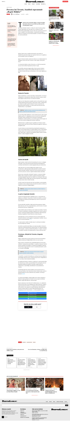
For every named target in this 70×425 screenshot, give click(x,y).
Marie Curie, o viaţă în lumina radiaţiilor (54, 30)
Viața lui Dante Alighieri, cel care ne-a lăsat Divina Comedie (13, 391)
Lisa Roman (17, 14)
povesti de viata (29, 342)
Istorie (18, 358)
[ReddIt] (22, 16)
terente (34, 342)
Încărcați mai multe (26, 369)
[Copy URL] (26, 16)
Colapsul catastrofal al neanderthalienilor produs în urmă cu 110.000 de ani (11, 35)
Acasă (8, 7)
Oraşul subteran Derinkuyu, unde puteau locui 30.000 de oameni (15, 350)
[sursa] (30, 219)
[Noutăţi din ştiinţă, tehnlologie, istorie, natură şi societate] (9, 401)
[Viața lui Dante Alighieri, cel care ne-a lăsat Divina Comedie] (16, 384)
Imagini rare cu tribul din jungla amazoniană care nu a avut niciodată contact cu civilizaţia (54, 42)
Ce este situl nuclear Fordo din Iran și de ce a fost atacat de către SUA (12, 30)
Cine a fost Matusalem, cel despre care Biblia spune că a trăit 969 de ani (37, 350)
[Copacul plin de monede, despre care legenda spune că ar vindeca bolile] (56, 14)
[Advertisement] (35, 423)
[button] (3, 1)
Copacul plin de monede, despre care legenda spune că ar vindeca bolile (54, 18)
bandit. (23, 273)
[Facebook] (13, 16)
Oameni (10, 7)
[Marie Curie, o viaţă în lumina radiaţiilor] (56, 26)
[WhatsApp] (19, 16)
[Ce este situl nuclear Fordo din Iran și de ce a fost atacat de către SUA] (35, 384)
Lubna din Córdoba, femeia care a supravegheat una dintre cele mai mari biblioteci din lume (12, 39)
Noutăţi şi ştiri (34, 416)
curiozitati (24, 342)
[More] (29, 16)
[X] (16, 16)
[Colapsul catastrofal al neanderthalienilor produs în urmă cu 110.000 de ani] (54, 384)
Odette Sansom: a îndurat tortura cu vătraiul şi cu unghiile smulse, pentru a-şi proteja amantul (42, 362)
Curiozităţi (29, 358)
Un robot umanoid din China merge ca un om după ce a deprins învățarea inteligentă (11, 44)
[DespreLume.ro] (35, 1)
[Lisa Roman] (12, 14)
